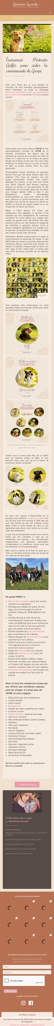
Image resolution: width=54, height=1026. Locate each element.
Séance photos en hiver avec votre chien (21, 849)
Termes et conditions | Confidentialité (27, 1025)
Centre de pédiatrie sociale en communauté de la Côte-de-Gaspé (27, 93)
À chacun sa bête (35, 518)
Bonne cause (18, 76)
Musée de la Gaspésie (19, 601)
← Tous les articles (27, 784)
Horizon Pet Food (35, 636)
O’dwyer (22, 650)
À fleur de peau (15, 714)
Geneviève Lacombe (18, 821)
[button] (50, 12)
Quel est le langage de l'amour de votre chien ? (24, 839)
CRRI (34, 94)
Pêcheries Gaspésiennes (20, 669)
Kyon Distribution (36, 631)
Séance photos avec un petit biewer (19, 853)
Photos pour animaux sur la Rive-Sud (20, 844)
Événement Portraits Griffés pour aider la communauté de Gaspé (26, 834)
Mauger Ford (14, 705)
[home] (27, 5)
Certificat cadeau (27, 1014)
